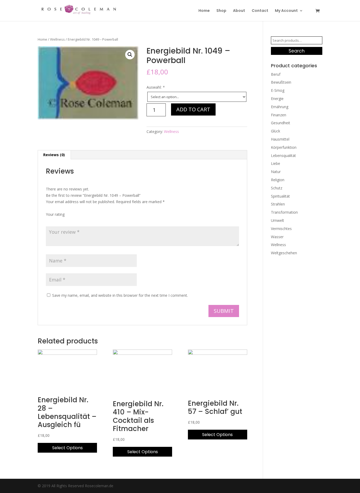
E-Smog (277, 90)
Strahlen (278, 204)
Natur (276, 171)
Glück (275, 130)
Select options (67, 448)
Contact (260, 11)
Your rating (55, 214)
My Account (286, 11)
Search (297, 51)
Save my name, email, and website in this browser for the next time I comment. (120, 295)
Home (204, 11)
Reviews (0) (54, 154)
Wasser (277, 236)
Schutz (276, 187)
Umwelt (277, 220)
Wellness (57, 39)
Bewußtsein (281, 82)
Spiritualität (280, 196)
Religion (277, 179)
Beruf (275, 74)
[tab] (54, 154)
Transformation (284, 212)
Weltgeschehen (284, 252)
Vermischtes (281, 228)
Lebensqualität (283, 155)
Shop (221, 11)
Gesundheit (280, 122)
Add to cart (193, 109)
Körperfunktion (283, 147)
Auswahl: (156, 87)
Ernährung (279, 106)
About (239, 11)
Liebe (275, 163)
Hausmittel (280, 139)
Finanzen (278, 114)
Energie (277, 98)
